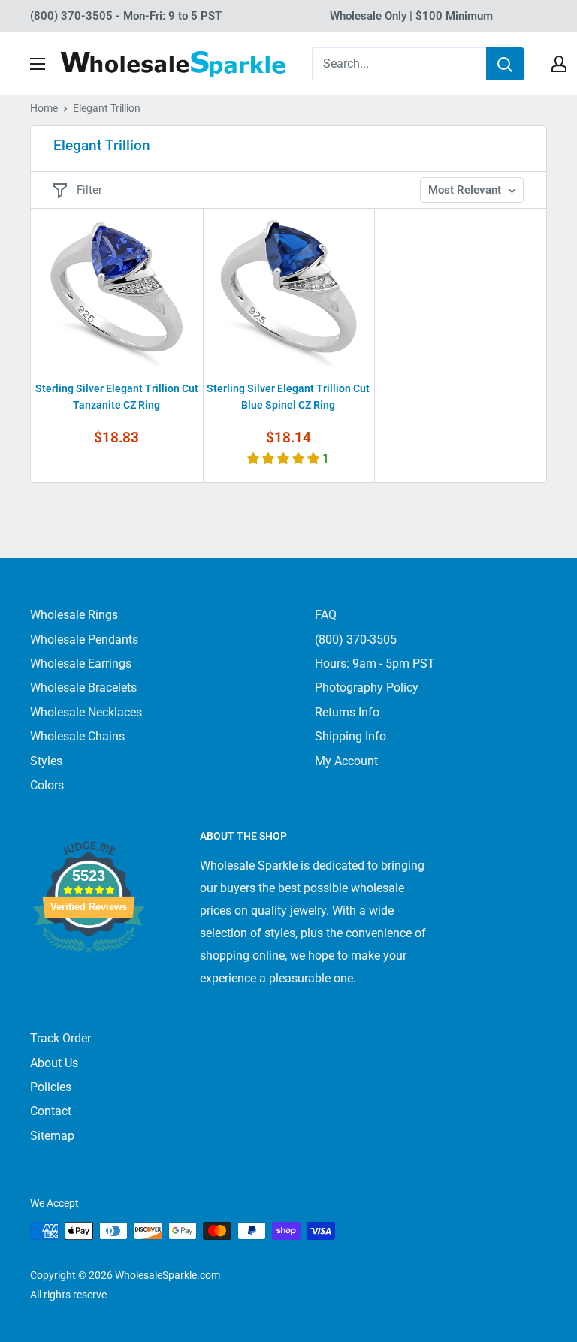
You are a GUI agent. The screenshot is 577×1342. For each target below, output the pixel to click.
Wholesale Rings (74, 615)
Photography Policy (366, 687)
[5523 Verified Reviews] (89, 978)
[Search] (505, 63)
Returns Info (347, 712)
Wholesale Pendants (84, 639)
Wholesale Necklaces (86, 712)
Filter (89, 190)
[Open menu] (37, 64)
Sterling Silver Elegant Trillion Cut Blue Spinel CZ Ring (288, 396)
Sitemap (52, 1136)
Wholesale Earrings (80, 663)
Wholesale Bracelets (83, 687)
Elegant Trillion (106, 108)
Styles (46, 761)
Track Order (60, 1038)
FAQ (326, 615)
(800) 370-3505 (356, 639)
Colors (47, 785)
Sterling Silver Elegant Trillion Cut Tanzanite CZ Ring (116, 396)
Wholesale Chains (77, 736)
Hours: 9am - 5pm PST (375, 663)
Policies (50, 1087)
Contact (50, 1111)
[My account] (558, 64)
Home (44, 108)
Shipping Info (350, 736)
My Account (346, 761)
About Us (54, 1063)
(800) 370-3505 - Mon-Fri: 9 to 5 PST (126, 16)
